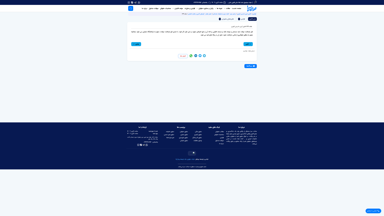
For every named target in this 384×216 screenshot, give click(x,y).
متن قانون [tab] (252, 19)
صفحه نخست (236, 8)
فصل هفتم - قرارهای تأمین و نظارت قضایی (199, 14)
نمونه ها (219, 8)
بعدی (137, 44)
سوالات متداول (153, 8)
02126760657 (197, 2)
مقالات (227, 8)
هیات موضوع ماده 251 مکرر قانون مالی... (239, 2)
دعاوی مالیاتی (184, 141)
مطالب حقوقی (219, 131)
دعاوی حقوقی (184, 131)
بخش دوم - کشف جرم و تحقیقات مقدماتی (224, 14)
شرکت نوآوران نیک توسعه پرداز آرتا (185, 159)
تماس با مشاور (372, 211)
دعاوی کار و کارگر (197, 137)
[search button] (130, 8)
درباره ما (144, 8)
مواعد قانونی (178, 8)
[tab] (241, 19)
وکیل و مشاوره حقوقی (205, 8)
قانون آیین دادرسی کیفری (244, 14)
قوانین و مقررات (189, 8)
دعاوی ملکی (198, 131)
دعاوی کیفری (198, 135)
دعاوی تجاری (184, 135)
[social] (139, 2)
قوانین (254, 14)
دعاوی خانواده (170, 131)
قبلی (247, 44)
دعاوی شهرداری (183, 137)
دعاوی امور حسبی (169, 135)
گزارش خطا (183, 56)
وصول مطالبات (198, 141)
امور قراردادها (170, 137)
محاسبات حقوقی (165, 8)
